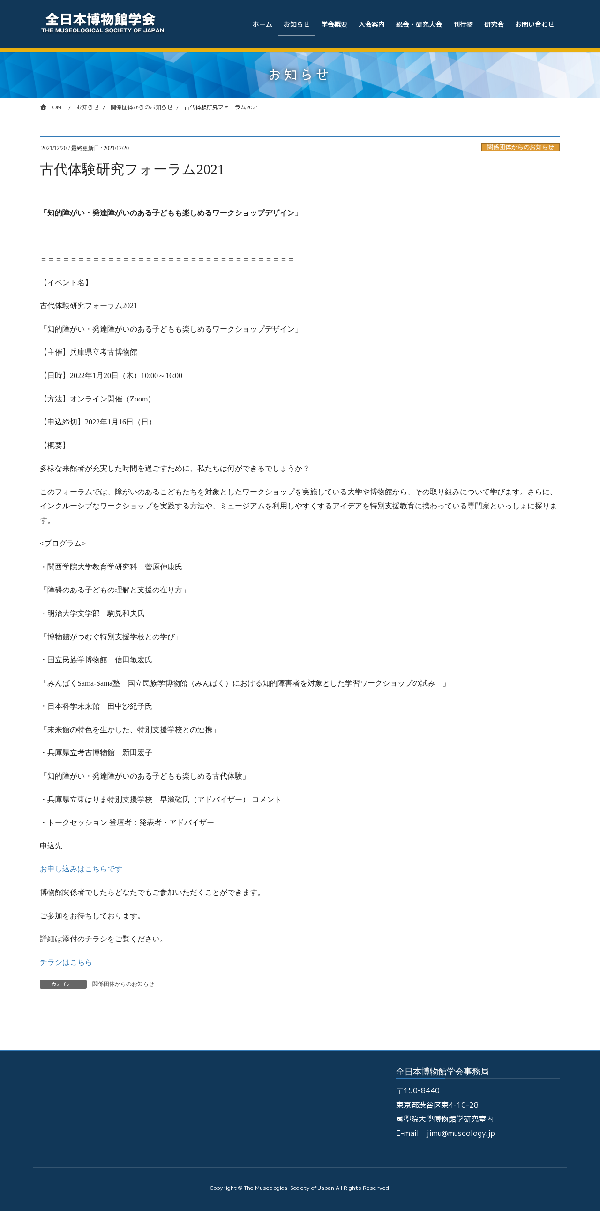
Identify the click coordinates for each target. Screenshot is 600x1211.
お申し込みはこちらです (81, 869)
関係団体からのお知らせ (520, 147)
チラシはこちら (66, 962)
